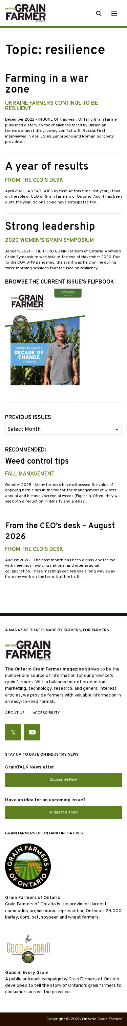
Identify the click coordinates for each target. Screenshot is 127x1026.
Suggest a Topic (63, 812)
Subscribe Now (63, 779)
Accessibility (46, 713)
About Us (15, 713)
